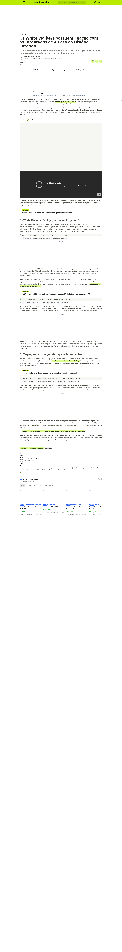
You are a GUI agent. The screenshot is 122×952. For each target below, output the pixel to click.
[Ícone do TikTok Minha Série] (101, 2)
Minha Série (23, 34)
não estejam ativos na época (65, 102)
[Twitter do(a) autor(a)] (21, 473)
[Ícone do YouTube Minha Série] (99, 2)
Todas (22, 485)
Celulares (28, 485)
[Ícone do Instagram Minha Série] (95, 2)
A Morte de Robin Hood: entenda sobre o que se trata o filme (47, 213)
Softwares (51, 485)
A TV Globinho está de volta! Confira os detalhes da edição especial (49, 373)
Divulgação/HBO (39, 94)
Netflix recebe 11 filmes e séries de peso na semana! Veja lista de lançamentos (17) (56, 294)
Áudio (45, 485)
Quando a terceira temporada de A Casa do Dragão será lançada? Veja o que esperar (53, 431)
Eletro (34, 485)
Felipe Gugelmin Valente (31, 56)
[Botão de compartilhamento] (93, 61)
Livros (39, 485)
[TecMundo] (24, 2)
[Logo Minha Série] (43, 2)
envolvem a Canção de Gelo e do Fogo (66, 361)
